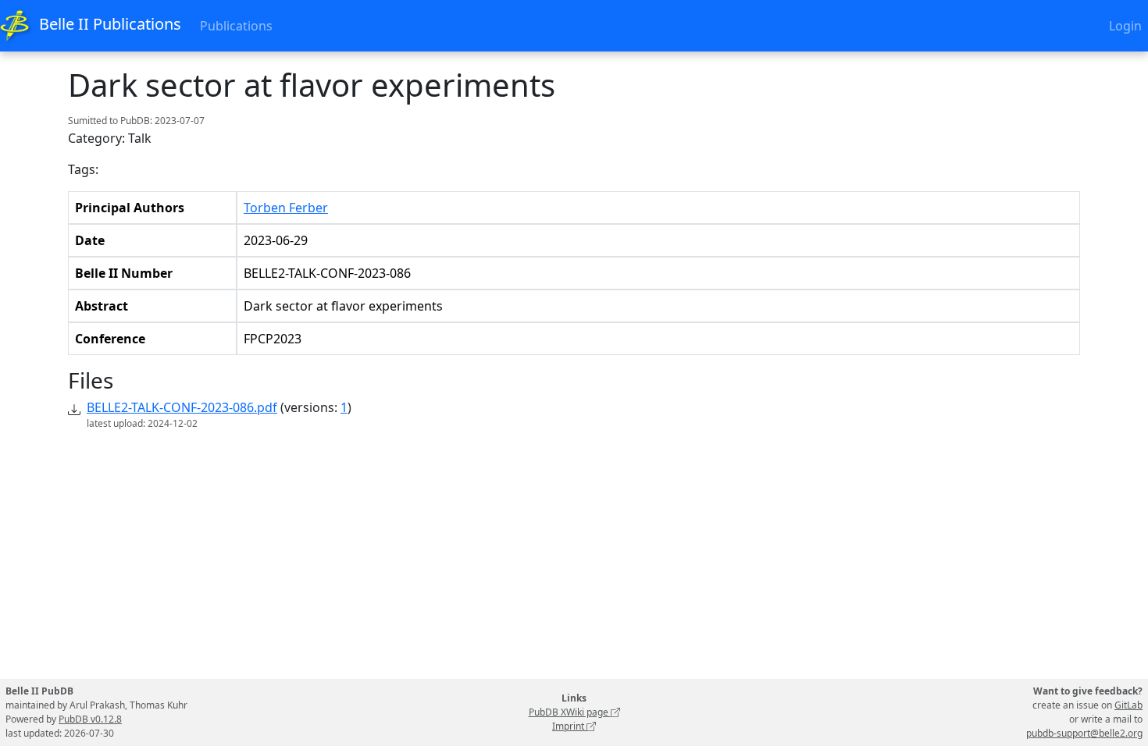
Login (1125, 25)
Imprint (569, 726)
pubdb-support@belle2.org (1084, 733)
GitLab (1128, 705)
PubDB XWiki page (570, 712)
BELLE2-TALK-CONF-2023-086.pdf (182, 407)
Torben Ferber (286, 207)
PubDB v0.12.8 (90, 719)
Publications (236, 25)
